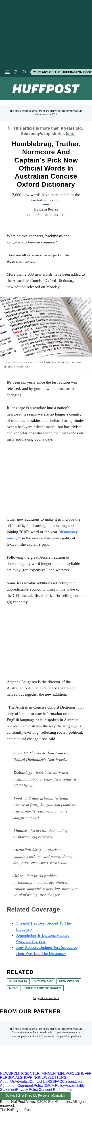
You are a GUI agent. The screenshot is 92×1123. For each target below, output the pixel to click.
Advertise (22, 1081)
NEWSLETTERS (52, 1077)
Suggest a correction (46, 998)
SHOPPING (29, 1077)
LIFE (62, 1073)
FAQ (42, 1036)
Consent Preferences (55, 1089)
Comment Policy (30, 1085)
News (13, 988)
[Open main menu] (7, 72)
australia (18, 981)
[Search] (24, 72)
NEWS (5, 1073)
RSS (51, 1081)
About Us (7, 1081)
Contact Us (38, 1081)
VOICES (72, 1073)
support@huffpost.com (68, 1036)
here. (70, 133)
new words (69, 981)
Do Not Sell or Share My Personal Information (35, 1095)
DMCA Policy (54, 1085)
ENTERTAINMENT (42, 1073)
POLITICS (19, 1073)
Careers (68, 1081)
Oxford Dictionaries (43, 988)
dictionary (43, 981)
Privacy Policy (27, 1089)
